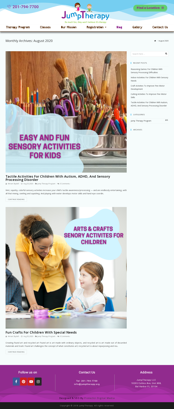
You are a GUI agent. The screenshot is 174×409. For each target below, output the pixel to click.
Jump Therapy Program (46, 184)
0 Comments (65, 184)
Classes (45, 27)
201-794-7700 (89, 381)
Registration (96, 27)
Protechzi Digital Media (99, 398)
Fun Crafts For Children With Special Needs (41, 332)
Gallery (137, 27)
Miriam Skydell (13, 184)
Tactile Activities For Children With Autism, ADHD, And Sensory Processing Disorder (58, 178)
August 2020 (163, 40)
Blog (119, 27)
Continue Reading (16, 199)
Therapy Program (18, 27)
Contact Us (160, 27)
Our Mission (69, 27)
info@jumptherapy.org (87, 384)
